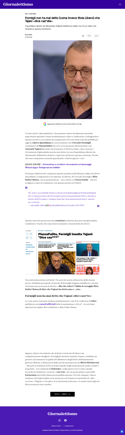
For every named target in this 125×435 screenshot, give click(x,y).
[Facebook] (65, 420)
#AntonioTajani (88, 193)
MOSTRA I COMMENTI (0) (62, 394)
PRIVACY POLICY (56, 426)
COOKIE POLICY (69, 426)
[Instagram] (60, 420)
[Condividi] (83, 36)
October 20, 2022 (75, 205)
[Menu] (120, 4)
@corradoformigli (68, 193)
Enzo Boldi (28, 34)
